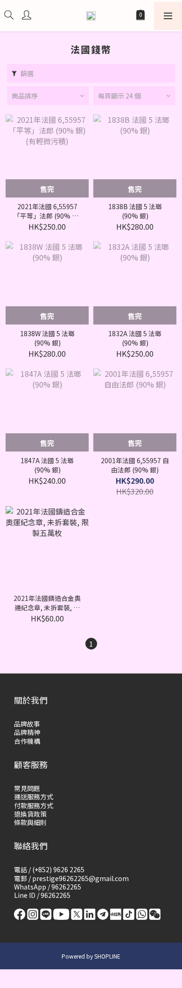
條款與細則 (30, 822)
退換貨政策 (30, 814)
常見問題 (27, 788)
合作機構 (27, 741)
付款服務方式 (33, 805)
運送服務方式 (33, 796)
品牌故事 (27, 723)
